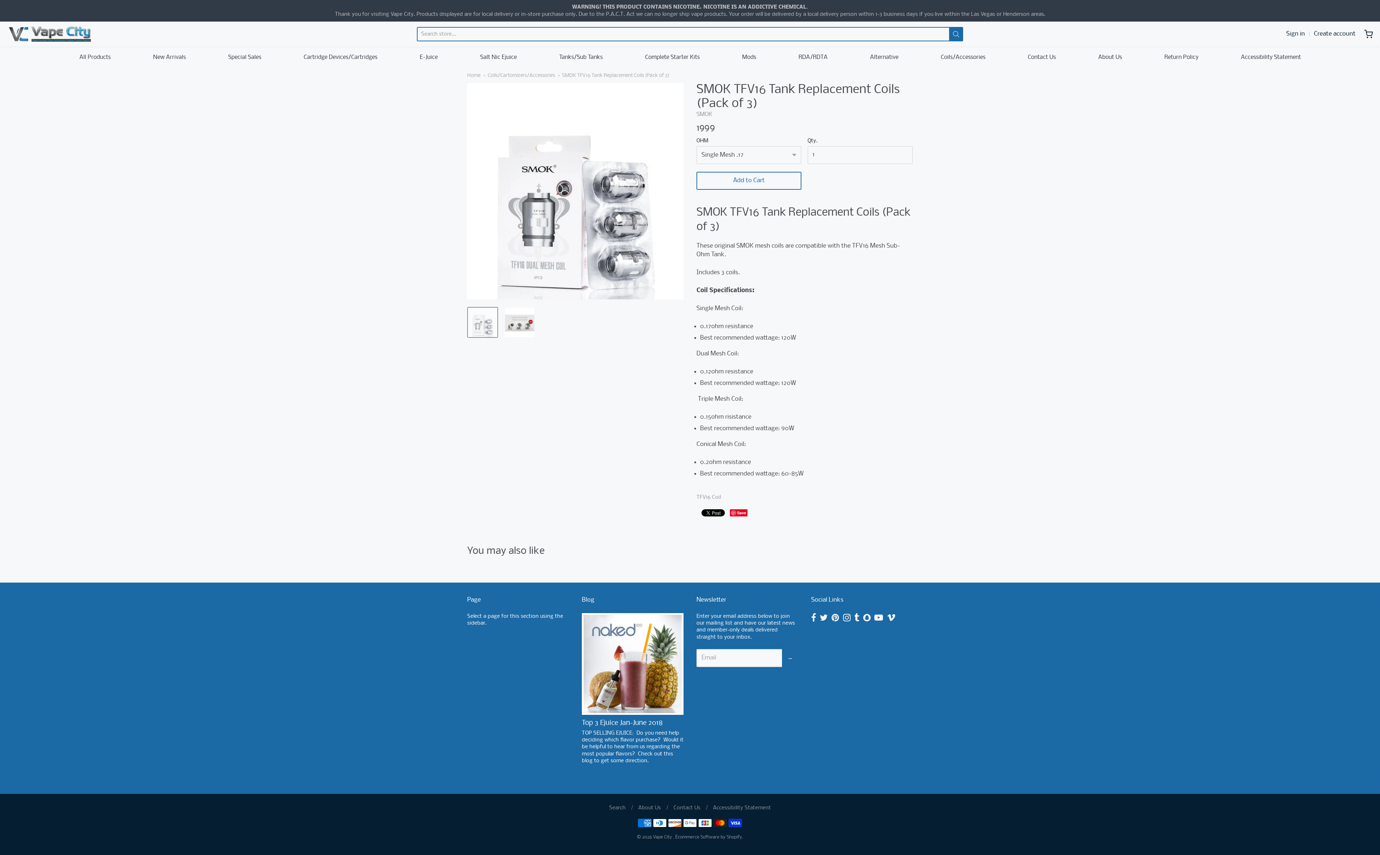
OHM (702, 141)
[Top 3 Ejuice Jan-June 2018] (633, 664)
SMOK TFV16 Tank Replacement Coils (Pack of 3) (615, 75)
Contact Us (1042, 57)
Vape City (663, 837)
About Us (1110, 57)
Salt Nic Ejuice (498, 57)
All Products (95, 57)
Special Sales (244, 57)
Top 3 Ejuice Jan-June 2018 (622, 723)
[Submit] (956, 34)
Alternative (884, 57)
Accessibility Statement (1271, 57)
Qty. (813, 141)
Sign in (1295, 34)
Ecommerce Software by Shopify (708, 837)
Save (741, 512)
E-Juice (429, 57)
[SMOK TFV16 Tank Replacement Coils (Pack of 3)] (482, 322)
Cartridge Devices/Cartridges (340, 57)
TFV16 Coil (708, 497)
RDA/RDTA (813, 57)
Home (473, 75)
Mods (749, 57)
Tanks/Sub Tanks (581, 57)
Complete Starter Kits (672, 57)
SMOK (704, 114)
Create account (1335, 34)
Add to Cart (749, 180)
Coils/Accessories (963, 57)
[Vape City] (50, 34)
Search (617, 808)
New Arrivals (169, 57)
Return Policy (1181, 57)
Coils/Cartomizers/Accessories (521, 75)
